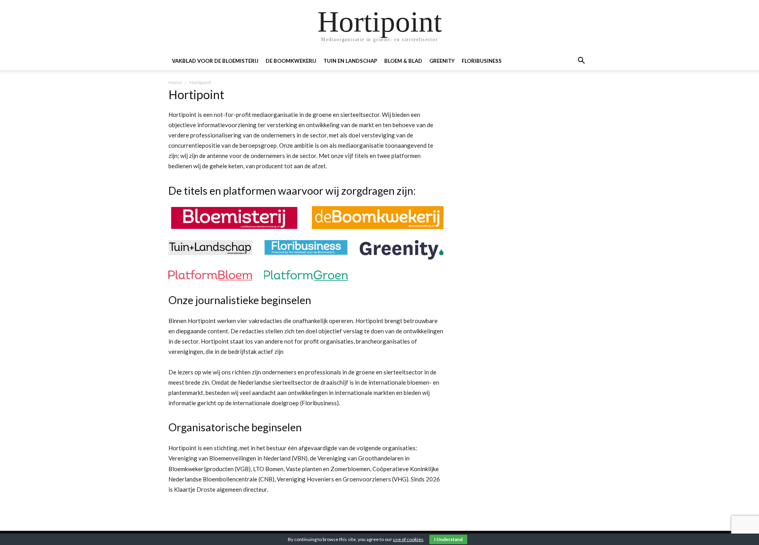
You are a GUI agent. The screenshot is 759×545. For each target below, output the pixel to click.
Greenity (442, 61)
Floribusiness (482, 61)
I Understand (448, 539)
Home (175, 82)
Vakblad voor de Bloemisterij (215, 61)
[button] (581, 61)
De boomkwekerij (291, 61)
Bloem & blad (403, 61)
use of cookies (408, 539)
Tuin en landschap (350, 61)
